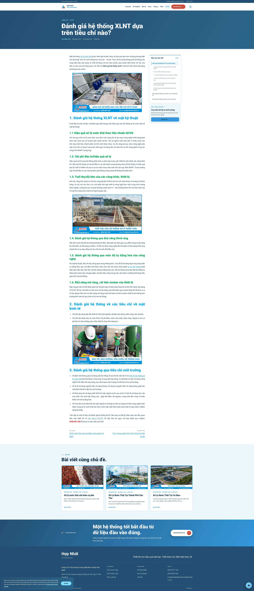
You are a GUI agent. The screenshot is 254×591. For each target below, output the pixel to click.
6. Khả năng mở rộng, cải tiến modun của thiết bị (164, 89)
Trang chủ (128, 6)
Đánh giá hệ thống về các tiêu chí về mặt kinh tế (165, 94)
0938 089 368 (172, 574)
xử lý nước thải (86, 56)
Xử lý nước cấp (112, 574)
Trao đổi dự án (177, 6)
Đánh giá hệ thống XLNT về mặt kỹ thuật (163, 63)
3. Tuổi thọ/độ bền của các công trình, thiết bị (165, 75)
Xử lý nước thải (112, 570)
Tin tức (167, 6)
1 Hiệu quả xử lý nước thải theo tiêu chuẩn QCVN (164, 67)
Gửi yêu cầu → (165, 119)
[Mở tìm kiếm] (190, 6)
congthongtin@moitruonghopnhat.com (175, 1)
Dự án (149, 6)
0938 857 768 (189, 1)
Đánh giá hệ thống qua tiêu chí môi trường (164, 99)
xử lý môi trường (134, 267)
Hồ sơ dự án (111, 577)
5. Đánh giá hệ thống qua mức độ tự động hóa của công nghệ (164, 84)
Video (161, 6)
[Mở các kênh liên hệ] (249, 585)
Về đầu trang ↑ (189, 588)
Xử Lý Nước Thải (66, 39)
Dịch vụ (144, 6)
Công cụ (155, 6)
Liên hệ (139, 577)
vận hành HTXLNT (95, 418)
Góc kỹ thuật (142, 574)
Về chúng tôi (136, 6)
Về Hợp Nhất (142, 570)
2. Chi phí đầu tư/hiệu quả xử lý (161, 72)
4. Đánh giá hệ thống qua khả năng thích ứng (164, 79)
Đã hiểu (66, 583)
